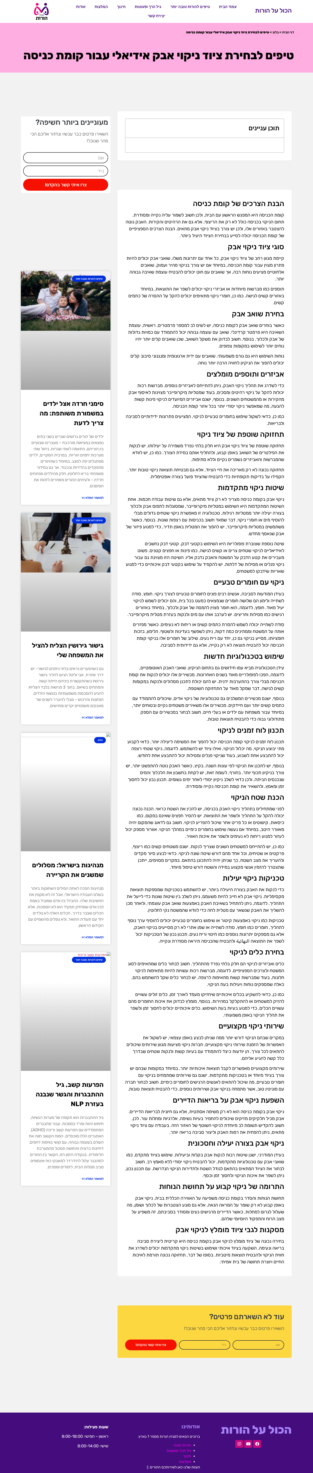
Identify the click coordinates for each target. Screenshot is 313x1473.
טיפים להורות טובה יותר (190, 7)
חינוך (121, 7)
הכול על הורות (273, 10)
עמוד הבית (228, 7)
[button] (132, 128)
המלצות (101, 7)
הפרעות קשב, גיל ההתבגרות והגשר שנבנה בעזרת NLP (70, 1094)
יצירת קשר (156, 16)
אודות (80, 7)
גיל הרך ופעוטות (148, 7)
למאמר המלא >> (93, 498)
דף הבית (288, 32)
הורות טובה (182, 1445)
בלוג (275, 32)
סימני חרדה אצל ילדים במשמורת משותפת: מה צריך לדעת (72, 413)
